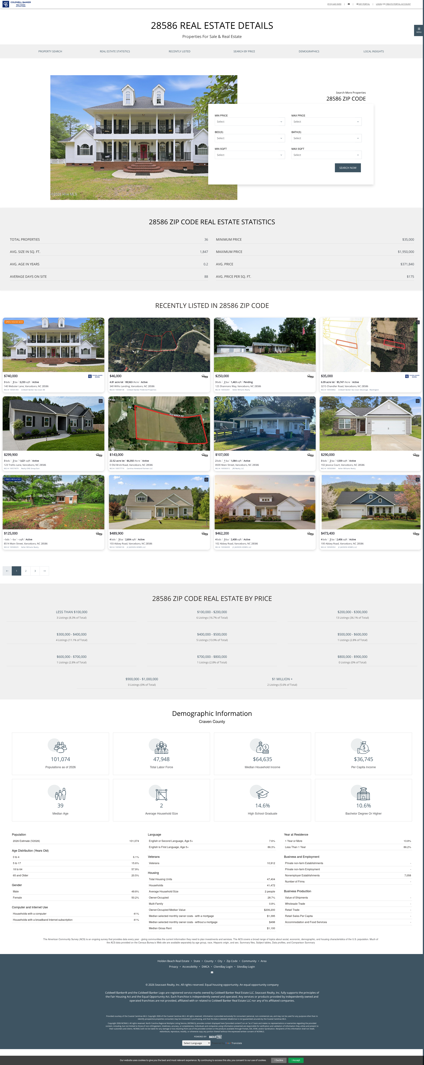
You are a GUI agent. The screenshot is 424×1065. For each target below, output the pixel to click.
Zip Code (232, 961)
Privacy (173, 966)
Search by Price (244, 51)
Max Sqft (298, 148)
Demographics (309, 51)
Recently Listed (179, 51)
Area (263, 961)
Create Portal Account (398, 4)
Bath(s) (296, 132)
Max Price (298, 115)
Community (249, 961)
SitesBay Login (246, 966)
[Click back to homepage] (15, 3)
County (208, 961)
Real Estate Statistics (115, 51)
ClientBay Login (223, 966)
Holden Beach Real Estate (173, 961)
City (220, 961)
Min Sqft (221, 148)
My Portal (364, 4)
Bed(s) (219, 132)
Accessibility (189, 966)
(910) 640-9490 (334, 4)
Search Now (347, 168)
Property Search (50, 51)
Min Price (221, 115)
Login (379, 4)
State (197, 961)
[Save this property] (101, 322)
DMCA (205, 966)
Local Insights (374, 51)
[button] (419, 30)
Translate (237, 1043)
